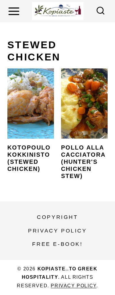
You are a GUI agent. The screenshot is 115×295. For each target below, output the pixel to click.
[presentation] (30, 103)
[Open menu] (14, 11)
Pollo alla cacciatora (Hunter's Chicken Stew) (83, 161)
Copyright (57, 217)
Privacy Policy (57, 231)
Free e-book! (57, 244)
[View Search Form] (100, 11)
